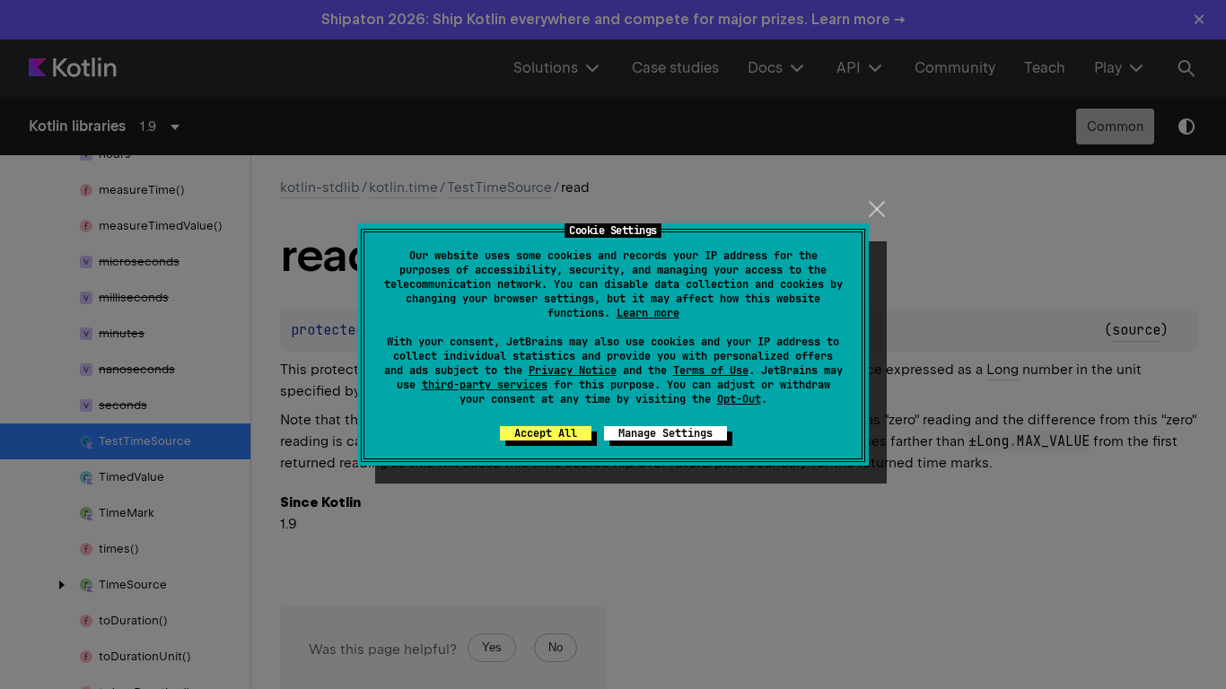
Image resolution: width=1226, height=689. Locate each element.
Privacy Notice (573, 370)
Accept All (545, 433)
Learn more (648, 313)
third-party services (484, 385)
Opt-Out (739, 399)
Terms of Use (711, 370)
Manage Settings (665, 433)
